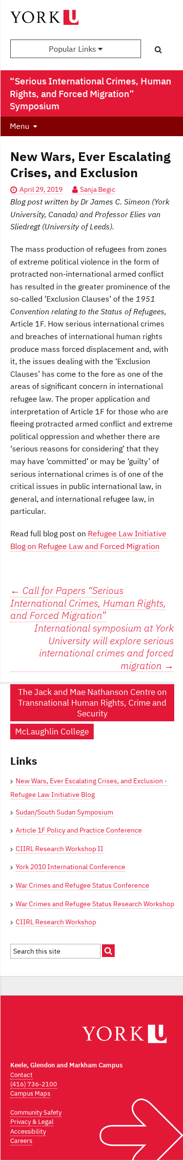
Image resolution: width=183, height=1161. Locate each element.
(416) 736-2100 (33, 1084)
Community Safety (35, 1112)
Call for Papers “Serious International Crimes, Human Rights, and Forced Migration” (88, 603)
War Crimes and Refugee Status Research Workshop (95, 903)
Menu (19, 126)
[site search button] (108, 950)
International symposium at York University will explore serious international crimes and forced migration (104, 647)
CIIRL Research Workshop (56, 921)
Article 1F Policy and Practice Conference (79, 830)
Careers (21, 1141)
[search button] (158, 49)
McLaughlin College (52, 731)
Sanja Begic (97, 189)
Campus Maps (30, 1093)
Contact (21, 1075)
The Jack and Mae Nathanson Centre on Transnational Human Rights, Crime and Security (92, 703)
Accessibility (28, 1131)
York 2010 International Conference (70, 866)
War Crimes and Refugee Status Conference (82, 885)
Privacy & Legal (32, 1122)
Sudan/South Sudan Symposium (64, 812)
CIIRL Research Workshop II (59, 848)
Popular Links (73, 49)
